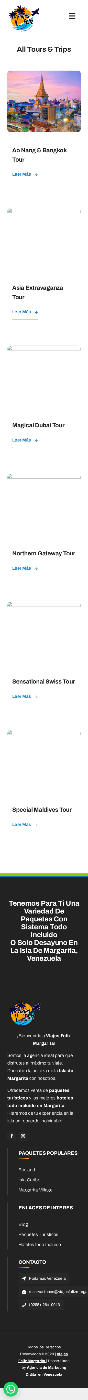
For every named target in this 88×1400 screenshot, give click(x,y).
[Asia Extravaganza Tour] (44, 211)
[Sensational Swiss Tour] (44, 605)
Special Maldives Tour (42, 810)
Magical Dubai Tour (38, 425)
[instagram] (23, 1136)
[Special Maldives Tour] (44, 733)
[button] (10, 1389)
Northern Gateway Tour (43, 553)
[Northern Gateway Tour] (44, 477)
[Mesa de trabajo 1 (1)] (23, 7)
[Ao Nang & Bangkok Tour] (44, 74)
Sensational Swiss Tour (43, 681)
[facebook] (11, 1136)
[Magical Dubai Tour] (44, 349)
